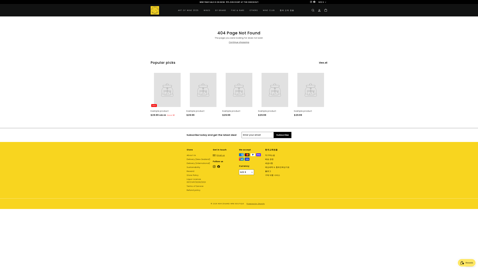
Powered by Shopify (256, 203)
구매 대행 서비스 (272, 175)
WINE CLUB (269, 10)
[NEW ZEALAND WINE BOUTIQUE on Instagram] (214, 166)
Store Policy (193, 175)
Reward (190, 171)
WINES (207, 10)
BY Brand (220, 10)
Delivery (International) (198, 163)
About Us (191, 155)
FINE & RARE (237, 10)
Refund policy (193, 190)
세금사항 (269, 163)
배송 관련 (269, 159)
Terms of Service (195, 186)
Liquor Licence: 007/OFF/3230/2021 (196, 180)
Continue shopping (239, 42)
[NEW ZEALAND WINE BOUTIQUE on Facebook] (218, 166)
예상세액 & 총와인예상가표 (277, 167)
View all (323, 62)
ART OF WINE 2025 (188, 10)
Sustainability (193, 167)
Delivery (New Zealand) (198, 159)
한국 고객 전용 (287, 10)
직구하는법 (270, 155)
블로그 (268, 171)
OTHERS (253, 10)
